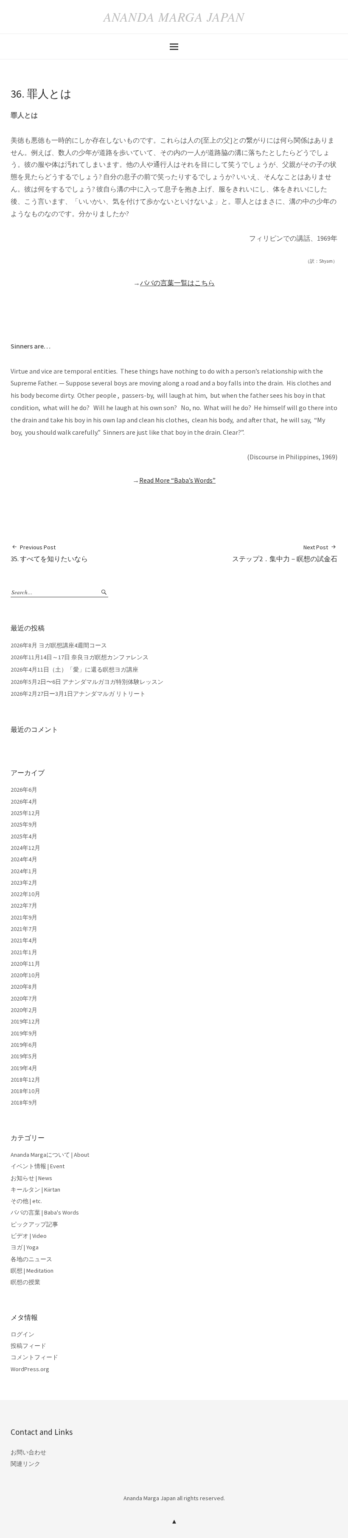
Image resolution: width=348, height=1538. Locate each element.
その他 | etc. (26, 1201)
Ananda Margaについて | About (50, 1154)
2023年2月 (24, 882)
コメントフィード (34, 1357)
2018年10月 (25, 1091)
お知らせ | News (31, 1178)
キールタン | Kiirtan (35, 1189)
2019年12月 (25, 1021)
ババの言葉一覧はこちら (177, 282)
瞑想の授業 (25, 1282)
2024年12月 (25, 848)
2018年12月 (25, 1079)
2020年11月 (25, 963)
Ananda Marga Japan (174, 16)
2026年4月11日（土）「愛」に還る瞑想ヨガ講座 (74, 669)
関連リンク (25, 1464)
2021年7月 (24, 929)
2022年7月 (24, 905)
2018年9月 (24, 1102)
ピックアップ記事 (34, 1224)
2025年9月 (24, 824)
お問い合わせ (28, 1452)
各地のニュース (31, 1259)
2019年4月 (24, 1068)
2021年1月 (24, 952)
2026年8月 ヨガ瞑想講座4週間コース (59, 645)
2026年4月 (24, 801)
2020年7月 (24, 998)
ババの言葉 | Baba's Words (45, 1212)
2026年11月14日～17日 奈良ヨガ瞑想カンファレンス (80, 657)
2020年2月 (24, 1010)
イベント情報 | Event (38, 1166)
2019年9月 (24, 1033)
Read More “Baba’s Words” (177, 480)
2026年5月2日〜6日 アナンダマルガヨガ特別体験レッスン (87, 682)
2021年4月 (24, 940)
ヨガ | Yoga (25, 1247)
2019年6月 (24, 1045)
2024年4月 (24, 859)
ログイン (22, 1334)
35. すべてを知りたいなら (49, 553)
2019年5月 (24, 1056)
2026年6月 (24, 789)
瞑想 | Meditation (32, 1270)
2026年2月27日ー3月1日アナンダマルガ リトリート (78, 693)
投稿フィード (28, 1346)
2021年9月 (24, 917)
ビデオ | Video (29, 1236)
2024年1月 (24, 871)
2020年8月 (24, 986)
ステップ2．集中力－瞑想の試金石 (284, 553)
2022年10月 (25, 894)
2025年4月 (24, 836)
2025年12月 (25, 813)
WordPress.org (30, 1369)
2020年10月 (25, 975)
